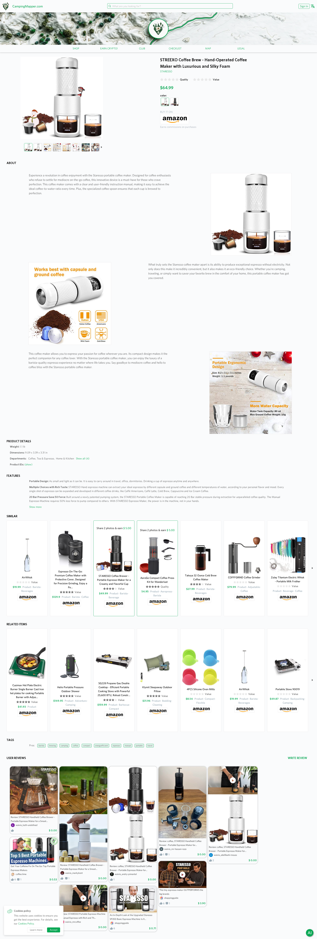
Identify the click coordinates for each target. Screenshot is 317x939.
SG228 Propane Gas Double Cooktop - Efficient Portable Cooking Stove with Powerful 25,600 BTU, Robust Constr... (114, 689)
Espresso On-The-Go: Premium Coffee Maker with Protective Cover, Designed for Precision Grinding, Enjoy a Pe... (70, 579)
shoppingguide (122, 922)
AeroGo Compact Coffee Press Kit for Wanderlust (157, 580)
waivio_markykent (74, 872)
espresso (116, 745)
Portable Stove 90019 (288, 689)
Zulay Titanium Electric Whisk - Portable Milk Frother (287, 579)
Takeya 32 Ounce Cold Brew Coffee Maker (201, 577)
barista (41, 745)
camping (64, 745)
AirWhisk (27, 577)
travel (150, 745)
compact (86, 745)
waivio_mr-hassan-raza (175, 849)
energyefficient (101, 745)
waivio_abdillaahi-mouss (225, 854)
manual (128, 745)
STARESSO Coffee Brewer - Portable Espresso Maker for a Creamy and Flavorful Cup (114, 580)
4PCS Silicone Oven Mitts (201, 689)
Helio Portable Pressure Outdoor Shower (70, 689)
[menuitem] (303, 6)
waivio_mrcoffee (73, 921)
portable (139, 745)
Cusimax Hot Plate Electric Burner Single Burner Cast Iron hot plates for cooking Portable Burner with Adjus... (27, 691)
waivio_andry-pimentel (126, 874)
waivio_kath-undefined (26, 825)
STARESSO (166, 71)
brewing (52, 745)
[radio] (161, 79)
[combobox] (170, 6)
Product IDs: (21, 464)
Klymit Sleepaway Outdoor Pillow (157, 689)
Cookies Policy (26, 923)
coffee (75, 745)
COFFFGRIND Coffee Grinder (244, 577)
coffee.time (21, 874)
